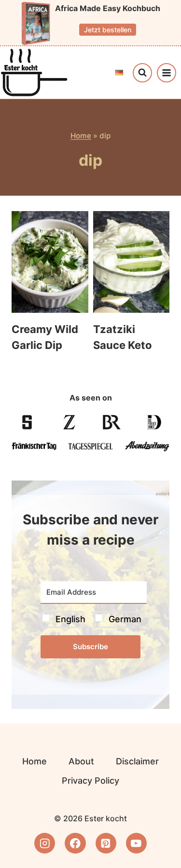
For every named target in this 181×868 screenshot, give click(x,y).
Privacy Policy (90, 780)
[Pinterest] (106, 843)
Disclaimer (137, 761)
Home (80, 135)
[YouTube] (136, 843)
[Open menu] (166, 72)
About (81, 761)
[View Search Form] (142, 72)
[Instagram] (44, 843)
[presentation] (50, 262)
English (70, 619)
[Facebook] (75, 843)
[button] (94, 619)
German (125, 619)
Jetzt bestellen (107, 30)
